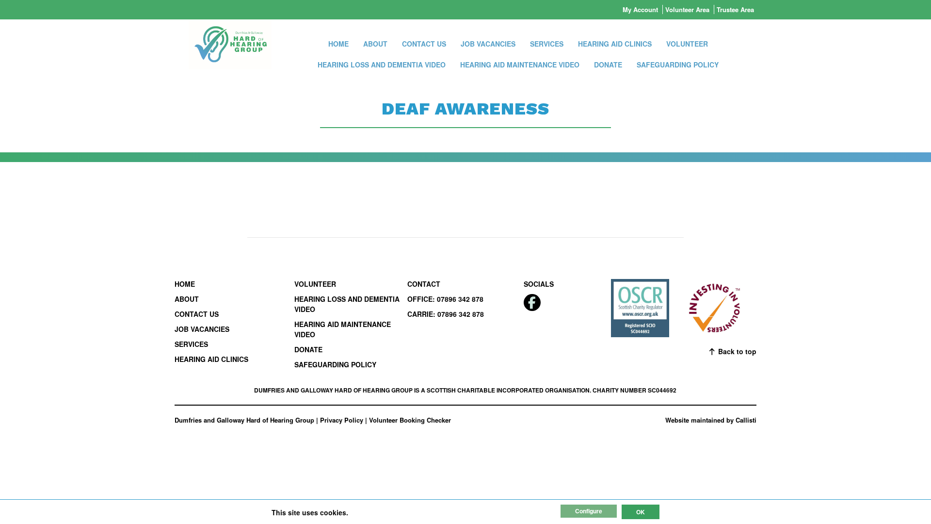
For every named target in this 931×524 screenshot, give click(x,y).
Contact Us (424, 44)
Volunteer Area (687, 9)
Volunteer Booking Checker (410, 420)
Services (546, 44)
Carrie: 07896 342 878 (445, 314)
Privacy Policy (341, 420)
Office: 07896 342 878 (445, 299)
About (375, 44)
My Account (640, 9)
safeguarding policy (678, 64)
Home (338, 44)
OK (640, 512)
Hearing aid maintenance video (519, 64)
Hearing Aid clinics (615, 44)
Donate (608, 64)
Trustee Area (735, 9)
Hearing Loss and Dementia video (382, 64)
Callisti (746, 420)
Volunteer (687, 44)
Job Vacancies (488, 44)
